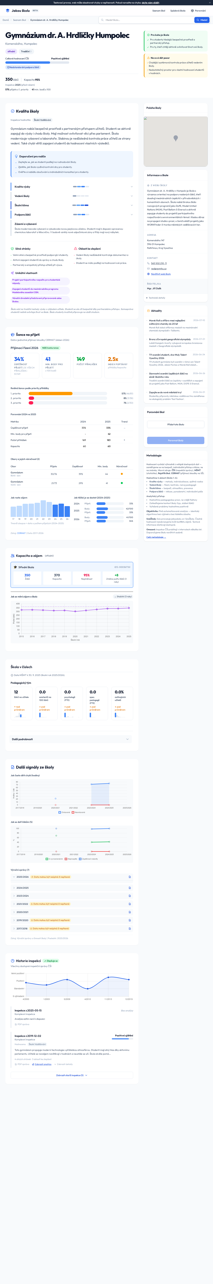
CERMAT (21, 533)
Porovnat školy (175, 440)
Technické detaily (157, 297)
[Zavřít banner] (210, 2)
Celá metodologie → (156, 537)
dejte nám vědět (150, 2)
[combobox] (149, 20)
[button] (176, 138)
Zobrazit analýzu (43, 1064)
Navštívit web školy (161, 273)
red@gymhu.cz (158, 268)
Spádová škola (177, 10)
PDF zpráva (23, 1024)
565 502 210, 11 (159, 263)
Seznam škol (158, 10)
